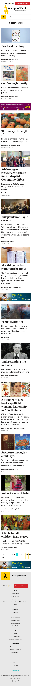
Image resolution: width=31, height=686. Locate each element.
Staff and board (15, 593)
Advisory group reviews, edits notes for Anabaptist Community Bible (13, 175)
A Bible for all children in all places (14, 535)
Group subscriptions (15, 618)
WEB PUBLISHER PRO (17, 678)
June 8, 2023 (5, 340)
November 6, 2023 (6, 99)
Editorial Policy (15, 599)
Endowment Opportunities (15, 639)
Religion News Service (19, 428)
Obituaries (15, 663)
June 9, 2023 (5, 289)
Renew (12, 3)
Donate (15, 633)
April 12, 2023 (5, 471)
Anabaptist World (13, 59)
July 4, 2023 (5, 243)
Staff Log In (15, 671)
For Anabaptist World (14, 145)
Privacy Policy (20, 675)
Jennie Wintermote (6, 287)
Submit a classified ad (15, 649)
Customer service (15, 623)
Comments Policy (27, 675)
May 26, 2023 (5, 378)
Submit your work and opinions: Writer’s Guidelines (15, 602)
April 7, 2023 (5, 549)
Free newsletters (15, 660)
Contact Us (16, 676)
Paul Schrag (4, 59)
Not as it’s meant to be (15, 493)
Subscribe (7, 3)
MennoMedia (4, 193)
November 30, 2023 (7, 61)
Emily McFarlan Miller (7, 428)
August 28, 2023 (6, 195)
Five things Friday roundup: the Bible (13, 267)
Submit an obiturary (15, 652)
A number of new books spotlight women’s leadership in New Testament (14, 405)
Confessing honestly (14, 83)
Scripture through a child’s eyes (14, 454)
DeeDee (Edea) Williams (7, 241)
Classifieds (15, 665)
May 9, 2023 (5, 430)
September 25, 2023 (7, 147)
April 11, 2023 (5, 511)
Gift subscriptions (15, 620)
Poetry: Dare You (12, 322)
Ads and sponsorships (15, 647)
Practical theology (13, 46)
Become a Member (22, 4)
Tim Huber (4, 547)
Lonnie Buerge (5, 337)
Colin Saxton (4, 145)
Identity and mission (15, 596)
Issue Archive (15, 626)
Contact (15, 604)
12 (27, 555)
